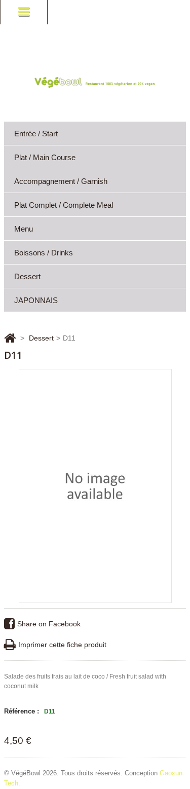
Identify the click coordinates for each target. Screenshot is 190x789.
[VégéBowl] (95, 82)
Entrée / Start (36, 133)
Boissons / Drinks (43, 252)
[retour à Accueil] (10, 338)
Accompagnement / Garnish (60, 181)
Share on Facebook (49, 624)
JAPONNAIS (36, 300)
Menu (23, 228)
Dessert (27, 276)
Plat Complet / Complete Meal (63, 205)
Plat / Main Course (44, 157)
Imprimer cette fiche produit (62, 645)
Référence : (21, 711)
